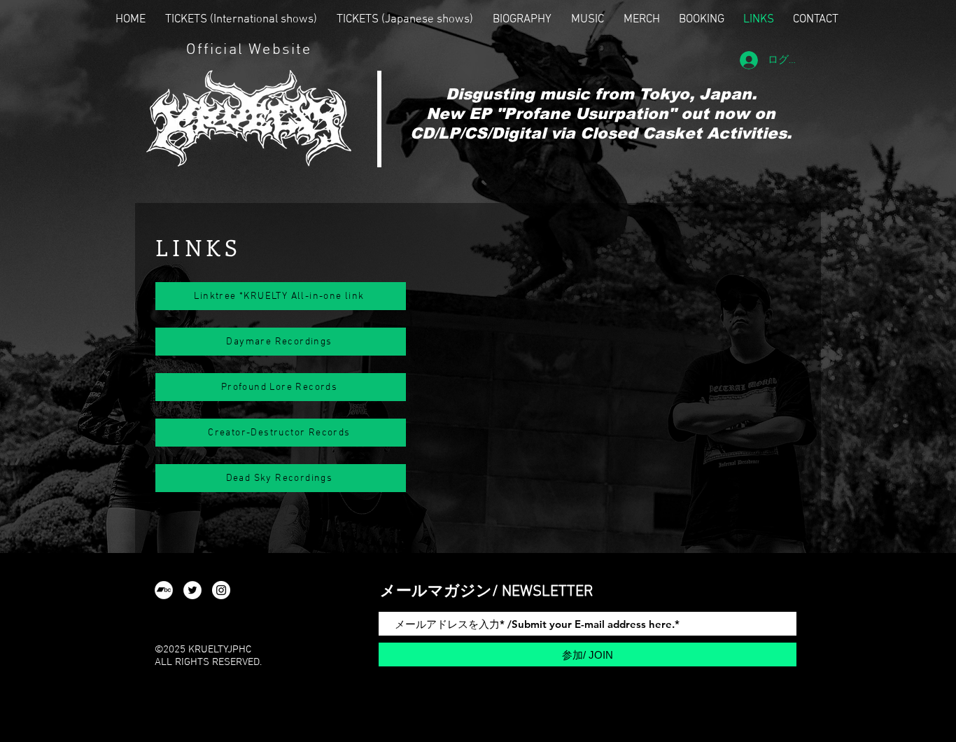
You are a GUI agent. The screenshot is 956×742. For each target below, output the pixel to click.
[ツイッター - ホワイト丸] (192, 590)
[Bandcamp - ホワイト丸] (164, 590)
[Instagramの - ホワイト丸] (221, 590)
